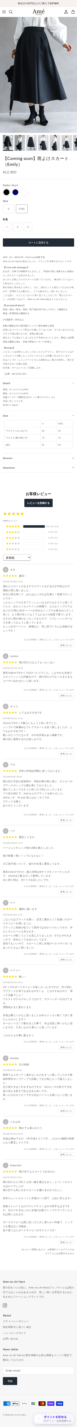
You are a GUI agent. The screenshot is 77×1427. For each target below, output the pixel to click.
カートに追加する (38, 242)
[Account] (65, 12)
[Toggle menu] (4, 12)
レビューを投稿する (38, 503)
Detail (6, 383)
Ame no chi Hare (18, 1415)
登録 (10, 1381)
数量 (5, 219)
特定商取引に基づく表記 (17, 1327)
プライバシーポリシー (16, 1321)
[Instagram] (5, 1305)
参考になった (66, 645)
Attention (9, 467)
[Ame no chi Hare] (38, 12)
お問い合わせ (10, 1338)
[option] (38, 75)
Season (8, 458)
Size (5, 415)
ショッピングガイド (14, 1333)
